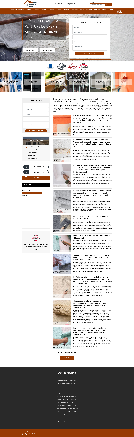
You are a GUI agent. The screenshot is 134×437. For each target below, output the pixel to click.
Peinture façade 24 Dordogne (52, 11)
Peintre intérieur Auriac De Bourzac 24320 (67, 380)
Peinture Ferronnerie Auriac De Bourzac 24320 (67, 418)
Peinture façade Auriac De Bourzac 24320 (67, 402)
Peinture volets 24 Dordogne (29, 11)
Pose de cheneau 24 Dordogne (81, 11)
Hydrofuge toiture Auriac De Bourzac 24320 (67, 396)
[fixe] (26, 172)
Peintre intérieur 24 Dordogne (111, 11)
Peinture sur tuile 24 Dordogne (97, 11)
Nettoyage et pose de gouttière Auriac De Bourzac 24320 (67, 421)
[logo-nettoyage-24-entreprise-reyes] (30, 4)
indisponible (57, 4)
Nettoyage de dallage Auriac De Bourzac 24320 (67, 387)
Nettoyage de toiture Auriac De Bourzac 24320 (67, 399)
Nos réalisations (30, 50)
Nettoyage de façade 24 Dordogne (75, 11)
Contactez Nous (47, 50)
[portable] (26, 167)
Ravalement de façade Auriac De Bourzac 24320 (67, 408)
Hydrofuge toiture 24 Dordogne (66, 11)
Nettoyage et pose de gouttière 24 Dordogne (120, 11)
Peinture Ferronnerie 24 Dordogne (44, 11)
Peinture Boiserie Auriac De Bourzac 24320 (67, 415)
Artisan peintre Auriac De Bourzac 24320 (67, 405)
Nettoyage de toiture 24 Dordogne (14, 11)
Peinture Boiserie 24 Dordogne (36, 11)
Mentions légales (108, 433)
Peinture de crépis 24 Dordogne (104, 11)
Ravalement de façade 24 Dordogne (21, 11)
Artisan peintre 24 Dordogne (59, 11)
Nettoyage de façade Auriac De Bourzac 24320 (67, 393)
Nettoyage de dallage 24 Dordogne (89, 11)
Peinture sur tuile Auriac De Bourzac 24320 (67, 383)
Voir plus (67, 357)
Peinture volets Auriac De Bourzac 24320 (67, 411)
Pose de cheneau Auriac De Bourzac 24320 (67, 390)
